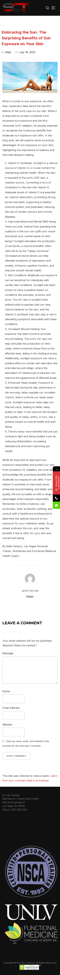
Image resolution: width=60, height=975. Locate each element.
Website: (7, 724)
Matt (8, 52)
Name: (6, 691)
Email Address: (11, 707)
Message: (8, 653)
